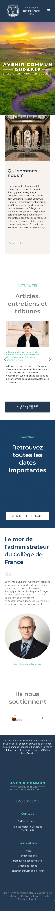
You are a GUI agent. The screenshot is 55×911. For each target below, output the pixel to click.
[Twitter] (27, 801)
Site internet (9, 893)
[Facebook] (19, 801)
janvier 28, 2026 (14, 360)
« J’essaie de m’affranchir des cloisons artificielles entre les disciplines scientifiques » (22, 355)
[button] (5, 359)
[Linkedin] (35, 801)
